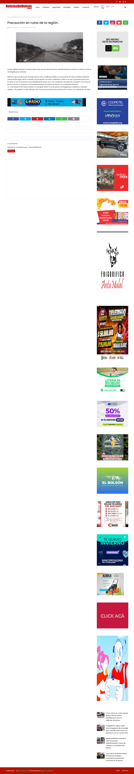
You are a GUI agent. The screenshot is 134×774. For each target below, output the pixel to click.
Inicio (9, 17)
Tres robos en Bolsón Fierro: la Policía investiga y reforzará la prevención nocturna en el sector (116, 757)
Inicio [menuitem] (37, 7)
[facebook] (117, 2)
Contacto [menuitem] (85, 7)
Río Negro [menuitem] (67, 7)
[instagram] (123, 2)
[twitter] (120, 2)
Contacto (125, 770)
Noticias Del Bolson (15, 27)
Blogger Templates (46, 771)
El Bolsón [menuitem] (46, 7)
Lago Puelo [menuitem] (56, 7)
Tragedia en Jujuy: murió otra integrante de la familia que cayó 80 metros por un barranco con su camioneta (117, 729)
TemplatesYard (23, 771)
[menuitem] (104, 7)
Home (118, 770)
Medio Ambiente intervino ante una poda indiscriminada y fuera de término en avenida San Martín (116, 743)
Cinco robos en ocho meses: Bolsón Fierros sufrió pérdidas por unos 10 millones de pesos (117, 716)
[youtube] (119, 22)
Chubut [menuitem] (76, 7)
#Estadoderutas (16, 17)
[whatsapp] (125, 22)
